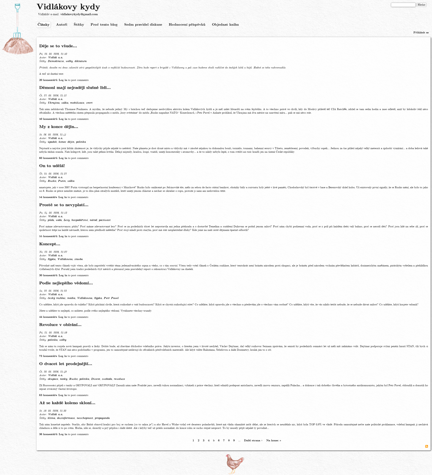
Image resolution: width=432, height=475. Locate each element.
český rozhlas (56, 298)
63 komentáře (48, 395)
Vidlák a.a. (55, 57)
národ (93, 220)
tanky (63, 379)
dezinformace (66, 418)
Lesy (66, 220)
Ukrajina (53, 103)
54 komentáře (48, 197)
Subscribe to (426, 446)
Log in (63, 80)
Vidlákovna (64, 259)
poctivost (104, 220)
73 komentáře (48, 356)
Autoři (61, 24)
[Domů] (18, 29)
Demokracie (56, 61)
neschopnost (85, 418)
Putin (61, 181)
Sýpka (51, 259)
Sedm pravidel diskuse (143, 24)
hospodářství (79, 220)
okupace (53, 379)
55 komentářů (48, 236)
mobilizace (77, 103)
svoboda (107, 379)
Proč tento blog (104, 24)
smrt (89, 103)
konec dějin (66, 142)
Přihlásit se (421, 32)
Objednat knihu (225, 24)
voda (59, 220)
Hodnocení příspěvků (187, 24)
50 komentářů (48, 119)
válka (64, 103)
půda (51, 220)
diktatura (80, 61)
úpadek (52, 142)
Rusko (52, 181)
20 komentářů (48, 80)
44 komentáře (48, 317)
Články (43, 24)
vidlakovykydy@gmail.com (79, 14)
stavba (78, 259)
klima (51, 418)
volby (69, 61)
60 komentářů (48, 158)
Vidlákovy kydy (68, 7)
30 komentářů (48, 275)
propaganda (102, 418)
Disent (95, 379)
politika (81, 142)
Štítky (79, 24)
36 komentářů (48, 434)
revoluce (119, 379)
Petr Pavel (111, 298)
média (71, 298)
